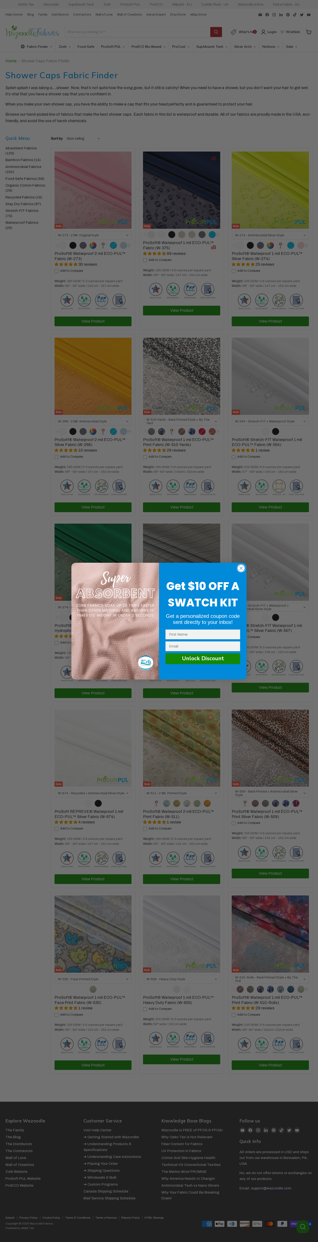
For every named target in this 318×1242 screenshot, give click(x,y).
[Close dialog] (241, 568)
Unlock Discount (203, 658)
